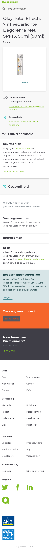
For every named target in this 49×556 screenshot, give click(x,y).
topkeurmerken (23, 148)
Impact (5, 412)
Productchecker (16, 8)
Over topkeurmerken (14, 171)
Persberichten (33, 412)
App (28, 449)
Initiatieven (31, 425)
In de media (8, 418)
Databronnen (33, 418)
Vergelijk (24, 83)
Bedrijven (7, 471)
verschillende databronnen (31, 259)
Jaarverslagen (33, 377)
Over (4, 377)
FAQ (28, 390)
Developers (7, 456)
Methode (6, 405)
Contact (30, 384)
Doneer (6, 390)
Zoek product (12, 319)
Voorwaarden (33, 456)
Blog (4, 425)
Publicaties (31, 405)
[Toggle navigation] (44, 8)
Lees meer (9, 351)
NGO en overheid (35, 471)
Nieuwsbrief (8, 384)
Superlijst (6, 443)
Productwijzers (34, 443)
